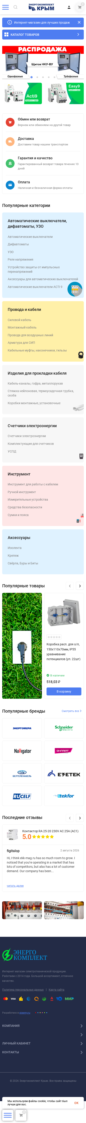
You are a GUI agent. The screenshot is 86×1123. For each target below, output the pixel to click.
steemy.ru (24, 1012)
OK (76, 1103)
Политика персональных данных (23, 989)
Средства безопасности (25, 507)
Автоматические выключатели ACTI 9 (35, 287)
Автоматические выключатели (30, 236)
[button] (31, 77)
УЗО (11, 252)
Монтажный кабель (22, 327)
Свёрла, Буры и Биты (23, 563)
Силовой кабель (19, 320)
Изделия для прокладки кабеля (37, 373)
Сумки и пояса (18, 515)
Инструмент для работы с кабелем (33, 484)
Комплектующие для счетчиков (31, 443)
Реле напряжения (20, 259)
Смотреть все (71, 711)
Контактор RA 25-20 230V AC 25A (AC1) (50, 831)
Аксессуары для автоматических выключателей (43, 279)
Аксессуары (19, 537)
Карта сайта (56, 989)
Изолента (15, 548)
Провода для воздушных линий (30, 335)
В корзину (64, 691)
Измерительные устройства (28, 499)
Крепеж (13, 555)
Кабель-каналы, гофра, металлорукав (35, 383)
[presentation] (70, 586)
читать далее (15, 886)
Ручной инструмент (22, 492)
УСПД (12, 451)
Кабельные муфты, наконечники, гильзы (37, 350)
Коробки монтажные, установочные (34, 403)
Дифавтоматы (18, 244)
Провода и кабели (24, 309)
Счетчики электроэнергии (32, 425)
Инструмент (19, 474)
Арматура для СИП (21, 342)
